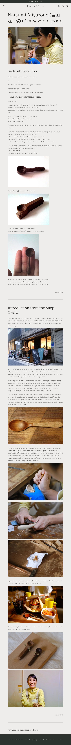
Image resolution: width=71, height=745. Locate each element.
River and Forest (16, 739)
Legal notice (51, 739)
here (35, 730)
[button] (4, 6)
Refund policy (35, 739)
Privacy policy (59, 739)
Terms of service (36, 740)
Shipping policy (43, 739)
